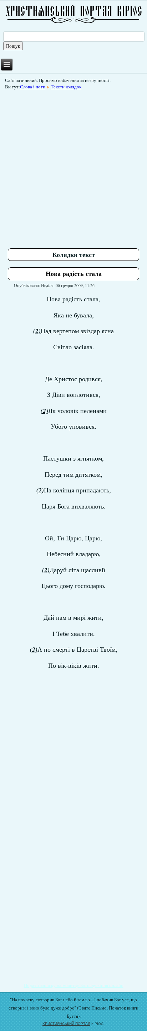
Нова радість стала (74, 273)
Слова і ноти (32, 86)
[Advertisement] (73, 166)
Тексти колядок (66, 86)
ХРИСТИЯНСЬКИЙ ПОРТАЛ (66, 1024)
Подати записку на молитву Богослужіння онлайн (73, 985)
